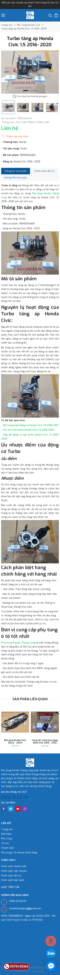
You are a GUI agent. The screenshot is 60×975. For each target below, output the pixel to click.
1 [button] (25, 90)
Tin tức (5, 843)
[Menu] (3, 15)
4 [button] (33, 90)
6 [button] (36, 90)
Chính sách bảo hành (12, 880)
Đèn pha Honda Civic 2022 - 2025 (15, 741)
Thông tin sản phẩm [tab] (15, 171)
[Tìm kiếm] (50, 15)
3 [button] (31, 90)
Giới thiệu (6, 834)
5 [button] (34, 90)
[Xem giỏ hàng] (56, 15)
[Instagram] (24, 808)
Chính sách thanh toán (13, 866)
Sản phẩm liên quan (30, 699)
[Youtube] (17, 808)
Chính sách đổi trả (11, 875)
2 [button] (29, 90)
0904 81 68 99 (14, 797)
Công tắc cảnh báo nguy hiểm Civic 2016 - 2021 (45, 741)
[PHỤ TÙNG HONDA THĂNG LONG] (30, 15)
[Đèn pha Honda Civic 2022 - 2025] (15, 722)
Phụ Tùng (6, 838)
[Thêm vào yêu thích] (15, 137)
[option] (30, 72)
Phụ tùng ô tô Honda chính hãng (19, 852)
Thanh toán (7, 848)
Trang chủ (6, 829)
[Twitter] (10, 808)
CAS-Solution (37, 971)
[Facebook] (3, 808)
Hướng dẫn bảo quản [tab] (15, 177)
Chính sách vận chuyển (14, 871)
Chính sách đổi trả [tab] (44, 171)
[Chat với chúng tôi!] (51, 966)
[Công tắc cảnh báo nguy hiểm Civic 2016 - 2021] (45, 722)
